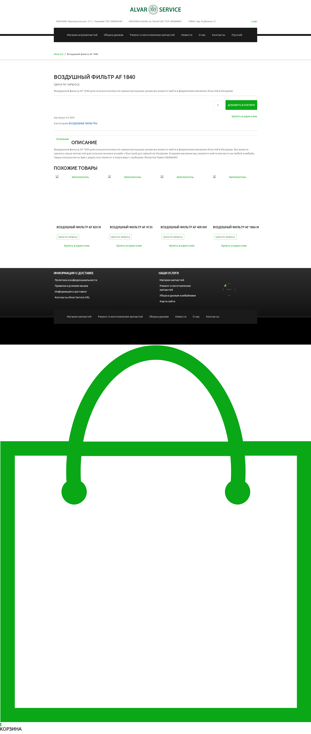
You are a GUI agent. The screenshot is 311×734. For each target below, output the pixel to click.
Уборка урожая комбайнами (178, 295)
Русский (237, 34)
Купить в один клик (244, 116)
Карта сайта (167, 301)
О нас (202, 34)
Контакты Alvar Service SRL (72, 297)
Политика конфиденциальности (76, 280)
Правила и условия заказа (71, 285)
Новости (186, 34)
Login (254, 21)
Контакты (218, 34)
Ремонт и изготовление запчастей (152, 34)
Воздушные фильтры (83, 123)
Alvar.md (58, 54)
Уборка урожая (113, 34)
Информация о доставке (71, 291)
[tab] (62, 138)
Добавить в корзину (241, 105)
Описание (62, 138)
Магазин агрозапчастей (82, 34)
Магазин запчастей (172, 280)
